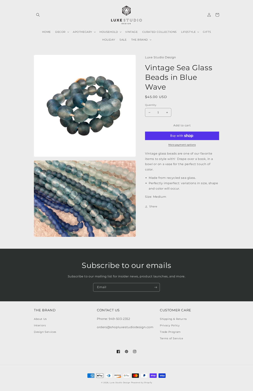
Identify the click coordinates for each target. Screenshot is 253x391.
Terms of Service (171, 338)
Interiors (40, 325)
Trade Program (170, 332)
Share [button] (153, 206)
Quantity (150, 105)
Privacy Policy (170, 325)
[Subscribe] (156, 287)
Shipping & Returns (173, 319)
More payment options (182, 144)
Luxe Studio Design (120, 382)
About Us (40, 319)
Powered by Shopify (141, 382)
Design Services (45, 332)
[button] (38, 15)
